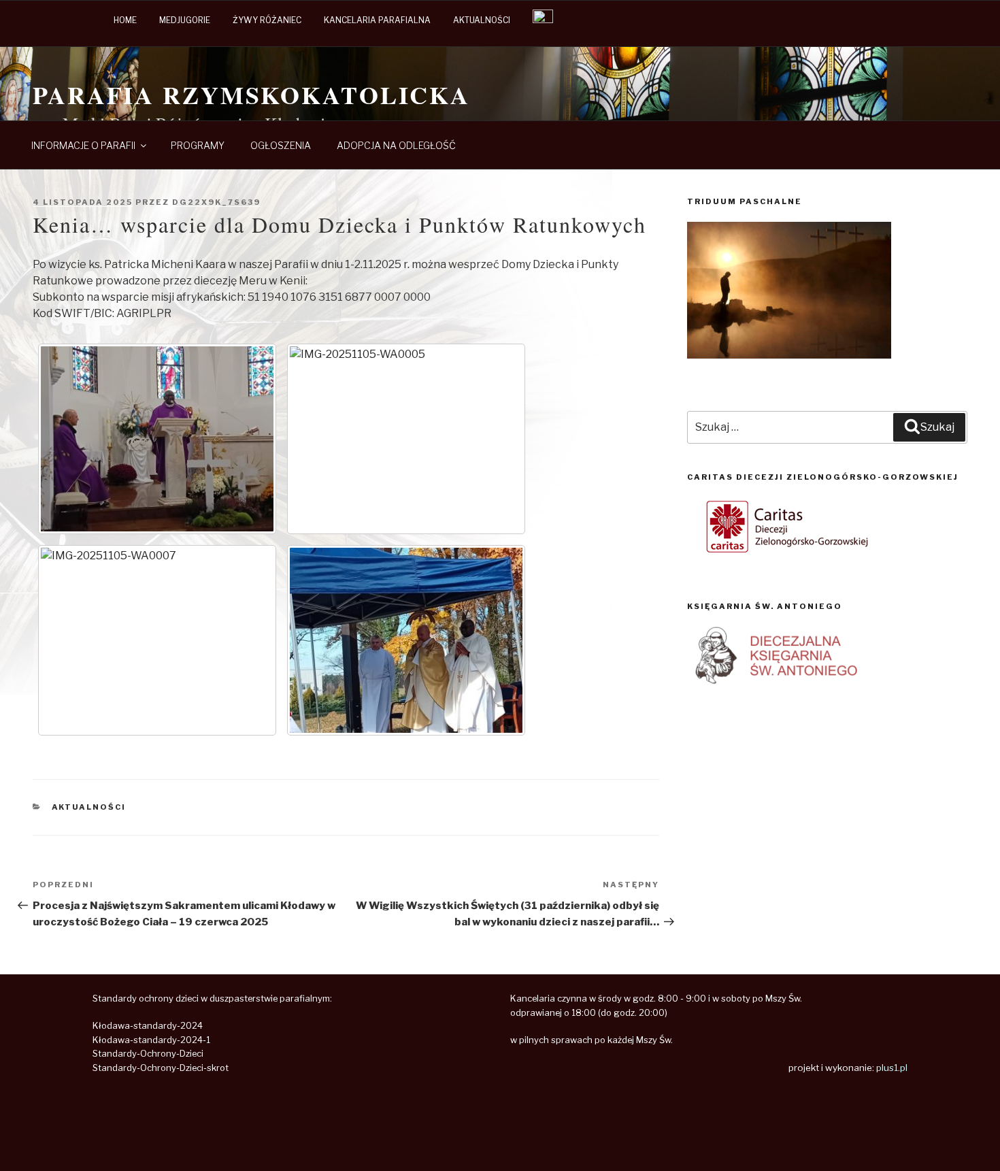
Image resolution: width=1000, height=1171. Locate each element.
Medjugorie (184, 20)
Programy (197, 145)
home (125, 20)
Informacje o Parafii (83, 145)
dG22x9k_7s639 (216, 202)
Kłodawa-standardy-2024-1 (151, 1040)
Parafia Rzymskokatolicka (251, 94)
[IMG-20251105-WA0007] (157, 640)
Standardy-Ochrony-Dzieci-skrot (161, 1068)
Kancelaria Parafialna (377, 20)
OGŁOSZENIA (280, 145)
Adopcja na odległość (396, 145)
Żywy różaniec (267, 20)
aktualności (481, 20)
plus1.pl (891, 1067)
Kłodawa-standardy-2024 (148, 1026)
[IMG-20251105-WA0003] (157, 439)
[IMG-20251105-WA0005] (406, 439)
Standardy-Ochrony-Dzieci (148, 1054)
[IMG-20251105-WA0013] (406, 640)
